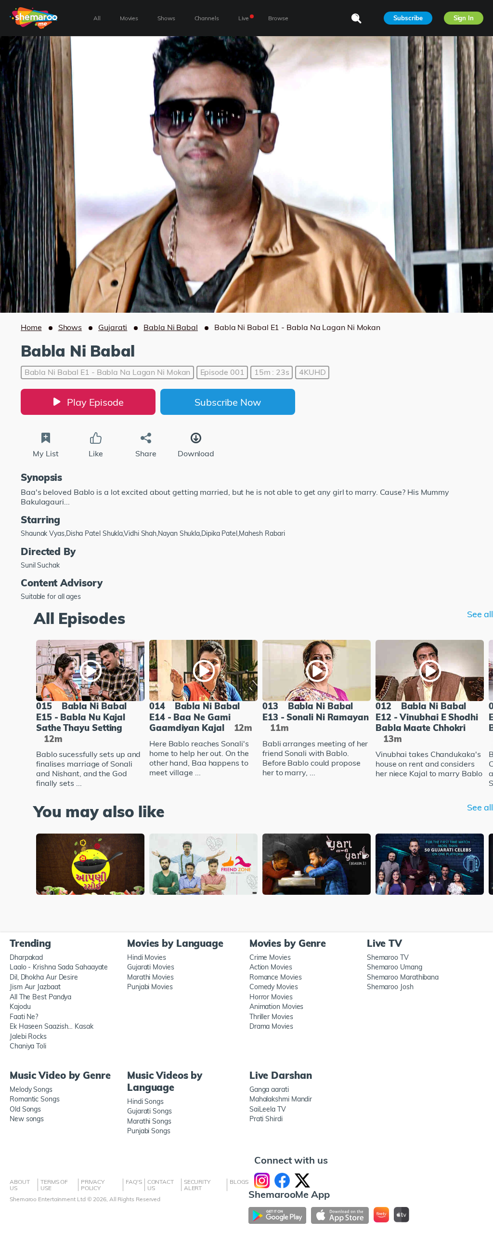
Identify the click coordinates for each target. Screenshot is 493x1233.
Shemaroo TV (388, 957)
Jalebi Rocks (28, 1036)
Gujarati (112, 327)
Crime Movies (270, 957)
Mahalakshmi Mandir (280, 1099)
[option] (90, 715)
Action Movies (270, 967)
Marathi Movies (150, 977)
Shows (70, 327)
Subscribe (407, 18)
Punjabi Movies (150, 986)
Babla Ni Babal (170, 327)
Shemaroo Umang (394, 967)
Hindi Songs (145, 1101)
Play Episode (95, 402)
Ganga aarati (269, 1089)
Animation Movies (276, 1006)
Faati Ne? (24, 1016)
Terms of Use (54, 1185)
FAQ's (134, 1182)
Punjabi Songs (148, 1131)
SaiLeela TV (267, 1109)
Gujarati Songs (149, 1111)
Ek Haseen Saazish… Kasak (51, 1026)
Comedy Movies (273, 986)
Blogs (239, 1182)
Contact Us (160, 1185)
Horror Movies (271, 997)
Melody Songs (31, 1089)
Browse (278, 18)
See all (480, 614)
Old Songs (25, 1109)
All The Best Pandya (40, 997)
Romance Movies (275, 977)
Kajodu (20, 1006)
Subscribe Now (228, 402)
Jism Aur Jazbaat (35, 986)
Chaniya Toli (28, 1046)
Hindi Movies (146, 957)
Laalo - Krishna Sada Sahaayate (59, 967)
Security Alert (197, 1185)
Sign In (464, 18)
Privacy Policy (92, 1185)
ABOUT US (20, 1185)
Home (31, 327)
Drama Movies (271, 1026)
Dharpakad (26, 957)
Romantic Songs (35, 1099)
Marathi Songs (149, 1121)
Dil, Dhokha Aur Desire (44, 977)
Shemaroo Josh (390, 986)
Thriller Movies (271, 1016)
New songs (27, 1118)
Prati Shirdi (266, 1118)
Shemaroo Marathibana (403, 977)
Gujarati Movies (150, 967)
